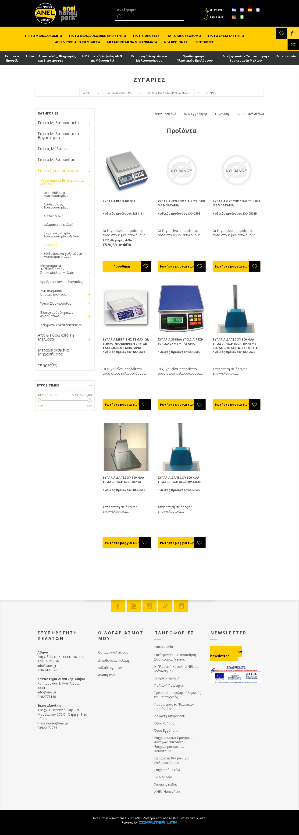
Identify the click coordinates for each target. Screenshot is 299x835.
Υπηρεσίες (47, 365)
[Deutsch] (234, 17)
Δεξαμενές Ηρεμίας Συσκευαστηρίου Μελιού (61, 234)
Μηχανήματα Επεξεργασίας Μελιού (169, 92)
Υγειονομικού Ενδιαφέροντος (53, 292)
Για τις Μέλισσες (53, 148)
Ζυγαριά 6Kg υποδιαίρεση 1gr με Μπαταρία (181, 203)
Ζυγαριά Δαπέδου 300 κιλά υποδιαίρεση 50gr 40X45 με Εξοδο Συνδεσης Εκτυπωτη (235, 343)
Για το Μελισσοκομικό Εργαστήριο (58, 135)
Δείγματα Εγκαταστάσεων (61, 325)
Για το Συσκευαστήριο (119, 92)
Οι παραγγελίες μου (113, 652)
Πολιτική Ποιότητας (169, 685)
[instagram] (149, 606)
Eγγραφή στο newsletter (226, 653)
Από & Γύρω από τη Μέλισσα (56, 337)
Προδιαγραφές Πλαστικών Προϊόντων (195, 58)
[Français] (258, 10)
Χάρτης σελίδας (165, 784)
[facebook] (118, 606)
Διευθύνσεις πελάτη (113, 660)
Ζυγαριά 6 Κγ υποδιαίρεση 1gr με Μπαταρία (236, 203)
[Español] (250, 10)
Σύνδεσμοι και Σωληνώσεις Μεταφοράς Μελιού (63, 255)
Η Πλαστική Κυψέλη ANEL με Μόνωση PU (102, 58)
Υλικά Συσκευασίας (55, 303)
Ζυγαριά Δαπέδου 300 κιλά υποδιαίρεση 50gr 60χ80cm (179, 479)
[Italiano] (242, 17)
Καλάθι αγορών (110, 667)
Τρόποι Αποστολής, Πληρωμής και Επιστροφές (50, 58)
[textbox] (149, 10)
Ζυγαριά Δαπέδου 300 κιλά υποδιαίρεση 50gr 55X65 (123, 479)
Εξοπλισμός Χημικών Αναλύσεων (57, 314)
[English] (242, 10)
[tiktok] (165, 606)
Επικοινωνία (286, 56)
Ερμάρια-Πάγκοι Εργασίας (61, 281)
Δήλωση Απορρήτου (169, 716)
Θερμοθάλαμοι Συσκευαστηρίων (56, 194)
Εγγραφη (216, 9)
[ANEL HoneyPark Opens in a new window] (67, 14)
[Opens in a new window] (158, 823)
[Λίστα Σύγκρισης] (293, 44)
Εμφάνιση (222, 114)
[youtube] (134, 606)
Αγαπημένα (106, 675)
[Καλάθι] (293, 33)
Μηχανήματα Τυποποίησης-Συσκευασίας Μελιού (57, 269)
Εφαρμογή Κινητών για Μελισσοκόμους (149, 58)
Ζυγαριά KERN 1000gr (119, 201)
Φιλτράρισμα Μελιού (59, 225)
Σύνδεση (216, 16)
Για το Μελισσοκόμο (56, 159)
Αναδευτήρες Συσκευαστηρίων (56, 205)
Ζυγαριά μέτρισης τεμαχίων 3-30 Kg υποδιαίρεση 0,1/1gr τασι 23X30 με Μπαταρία (126, 343)
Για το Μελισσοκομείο (58, 122)
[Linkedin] (181, 606)
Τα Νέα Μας (163, 777)
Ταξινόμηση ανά (164, 114)
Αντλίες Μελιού (54, 216)
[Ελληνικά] (234, 10)
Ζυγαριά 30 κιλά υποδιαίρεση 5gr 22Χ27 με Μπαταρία (180, 341)
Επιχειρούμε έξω (167, 770)
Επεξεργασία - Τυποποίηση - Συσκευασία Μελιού (245, 58)
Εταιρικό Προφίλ (12, 58)
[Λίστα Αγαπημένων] (281, 33)
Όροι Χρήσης (164, 723)
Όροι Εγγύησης (166, 730)
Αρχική (87, 92)
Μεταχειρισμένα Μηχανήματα (53, 352)
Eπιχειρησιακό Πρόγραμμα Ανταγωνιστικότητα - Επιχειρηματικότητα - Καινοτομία (174, 744)
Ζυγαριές (50, 245)
